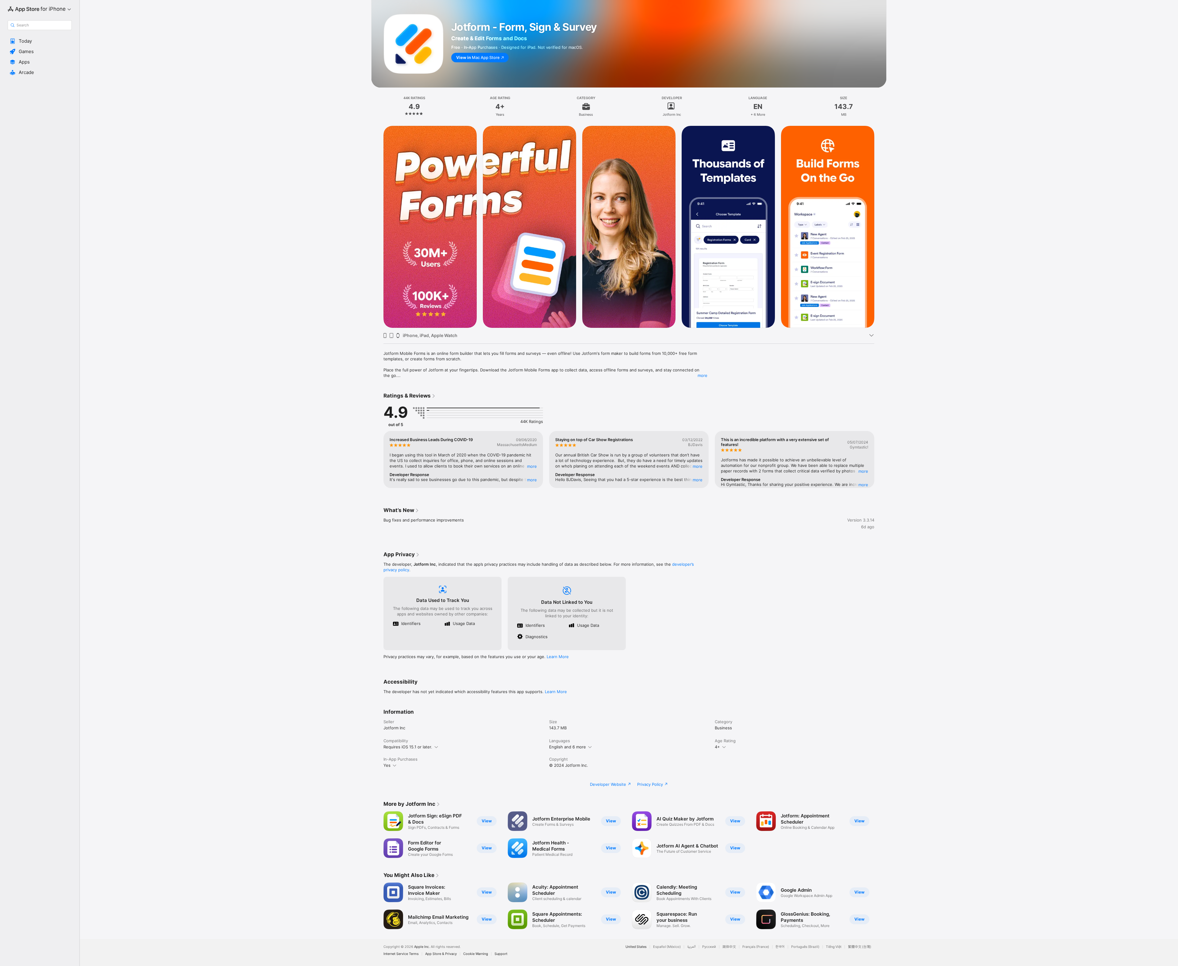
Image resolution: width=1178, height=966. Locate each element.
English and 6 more (567, 746)
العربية (691, 947)
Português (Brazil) (805, 947)
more (702, 375)
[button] (39, 41)
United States (636, 947)
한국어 (780, 947)
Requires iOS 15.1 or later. (407, 746)
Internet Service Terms (401, 954)
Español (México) (667, 947)
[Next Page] (880, 227)
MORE (532, 466)
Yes (387, 765)
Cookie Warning (475, 954)
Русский (709, 947)
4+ (717, 746)
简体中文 (729, 947)
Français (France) (755, 947)
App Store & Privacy (441, 954)
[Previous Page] (377, 227)
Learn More (558, 656)
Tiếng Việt (833, 947)
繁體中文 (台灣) (859, 947)
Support (501, 954)
